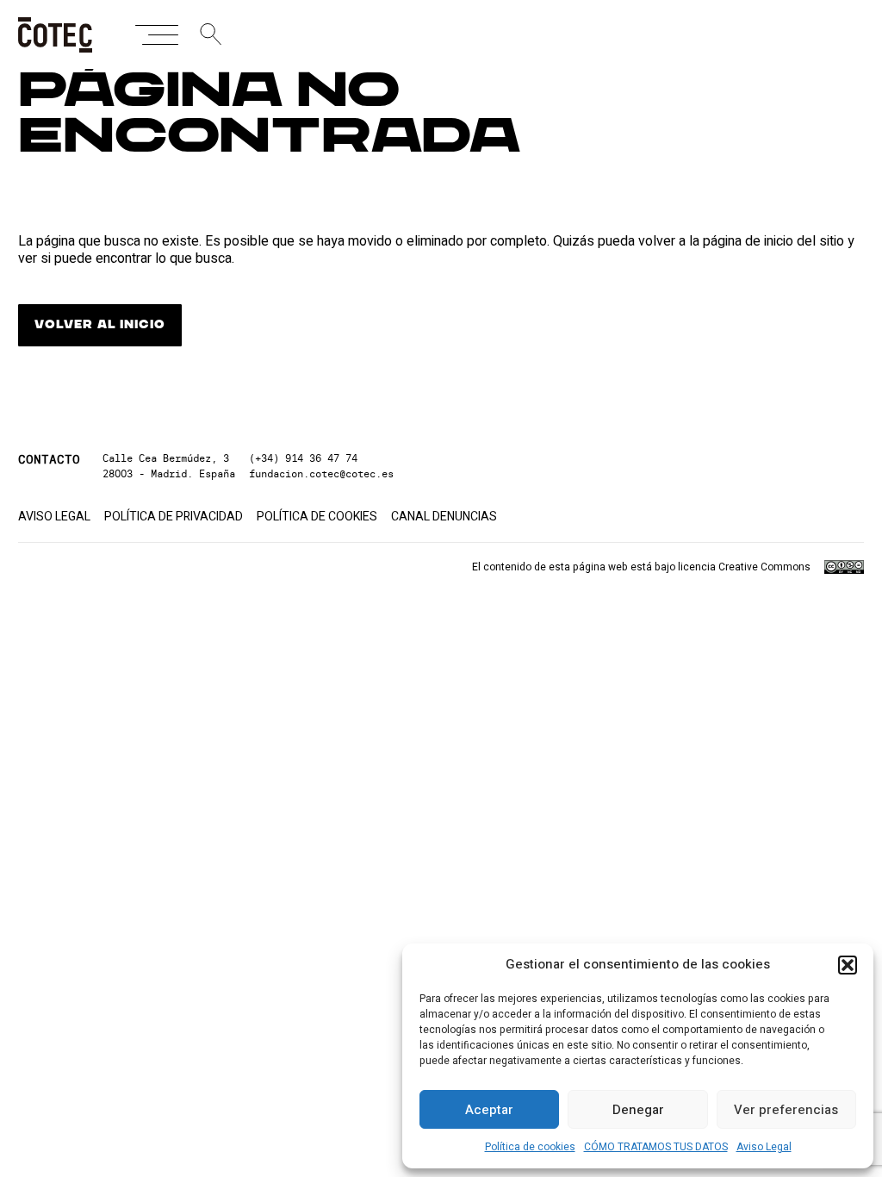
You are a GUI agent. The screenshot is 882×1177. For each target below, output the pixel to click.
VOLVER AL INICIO (99, 325)
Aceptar (489, 1109)
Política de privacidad (173, 517)
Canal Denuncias (444, 517)
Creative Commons (764, 567)
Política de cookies (530, 1147)
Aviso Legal (764, 1147)
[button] (847, 965)
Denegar (638, 1109)
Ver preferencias (786, 1109)
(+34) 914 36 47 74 (303, 457)
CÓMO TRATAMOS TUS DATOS (656, 1147)
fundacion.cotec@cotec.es (321, 473)
